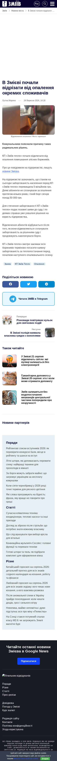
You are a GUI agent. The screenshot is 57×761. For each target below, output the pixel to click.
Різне (5, 687)
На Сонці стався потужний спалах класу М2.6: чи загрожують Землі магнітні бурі (25, 620)
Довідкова (8, 703)
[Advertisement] (28, 47)
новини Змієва (10, 171)
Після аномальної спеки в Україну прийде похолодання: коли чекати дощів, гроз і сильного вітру (25, 599)
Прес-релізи (9, 695)
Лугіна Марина (9, 100)
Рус (37, 3)
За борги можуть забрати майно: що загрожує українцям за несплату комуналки (26, 477)
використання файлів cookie (26, 759)
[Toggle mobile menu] (52, 3)
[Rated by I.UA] (16, 675)
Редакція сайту (10, 718)
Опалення (39, 264)
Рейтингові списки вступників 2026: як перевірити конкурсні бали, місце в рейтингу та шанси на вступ (27, 452)
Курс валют (8, 710)
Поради (6, 684)
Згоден (45, 759)
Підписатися (28, 661)
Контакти (7, 722)
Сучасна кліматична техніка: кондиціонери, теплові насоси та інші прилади (27, 517)
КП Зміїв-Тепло (22, 264)
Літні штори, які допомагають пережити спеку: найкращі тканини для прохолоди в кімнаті (28, 464)
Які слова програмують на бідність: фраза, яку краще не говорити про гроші (26, 498)
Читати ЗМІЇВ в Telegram (33, 299)
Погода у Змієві (11, 706)
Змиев (7, 264)
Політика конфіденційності (17, 725)
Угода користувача (12, 729)
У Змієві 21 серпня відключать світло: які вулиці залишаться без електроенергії (35, 360)
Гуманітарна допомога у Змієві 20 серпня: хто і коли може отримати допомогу (37, 378)
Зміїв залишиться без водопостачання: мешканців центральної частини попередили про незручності (36, 397)
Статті (5, 691)
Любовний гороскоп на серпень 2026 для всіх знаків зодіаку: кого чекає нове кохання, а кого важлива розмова (28, 587)
